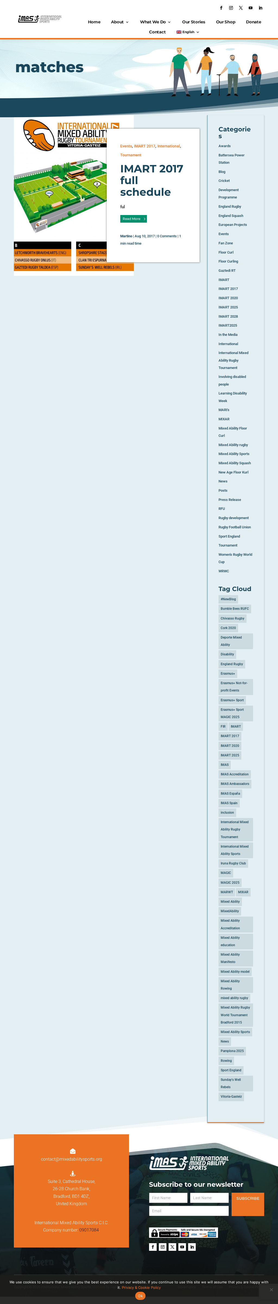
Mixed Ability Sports (234, 454)
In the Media (228, 335)
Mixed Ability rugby (233, 445)
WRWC (224, 571)
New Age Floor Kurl (233, 472)
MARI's (224, 410)
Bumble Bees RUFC (235, 609)
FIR (223, 726)
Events (126, 146)
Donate (253, 21)
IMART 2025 (228, 307)
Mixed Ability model (235, 972)
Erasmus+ (228, 673)
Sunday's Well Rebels (231, 1083)
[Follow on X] (241, 8)
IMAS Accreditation (235, 774)
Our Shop (225, 21)
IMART (224, 280)
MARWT (227, 892)
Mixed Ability (230, 902)
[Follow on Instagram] (231, 8)
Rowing (226, 1061)
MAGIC (226, 873)
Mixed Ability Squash (235, 463)
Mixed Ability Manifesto (230, 958)
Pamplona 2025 (232, 1051)
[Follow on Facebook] (221, 8)
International (168, 146)
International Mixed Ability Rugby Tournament (233, 360)
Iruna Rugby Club (233, 863)
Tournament (130, 155)
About (117, 21)
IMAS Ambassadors (235, 784)
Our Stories (193, 21)
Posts (223, 490)
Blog (222, 172)
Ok (140, 1296)
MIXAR (224, 419)
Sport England (229, 536)
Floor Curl (226, 252)
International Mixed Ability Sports (235, 850)
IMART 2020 (228, 298)
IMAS (225, 765)
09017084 (89, 1230)
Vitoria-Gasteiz (231, 1096)
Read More (131, 219)
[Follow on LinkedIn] (260, 8)
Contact (157, 31)
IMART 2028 (228, 316)
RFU (222, 509)
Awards (225, 146)
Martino (126, 236)
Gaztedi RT (227, 271)
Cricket (224, 181)
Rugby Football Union (235, 527)
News (223, 481)
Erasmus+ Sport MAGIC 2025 (232, 713)
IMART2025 (228, 325)
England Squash (231, 216)
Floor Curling (228, 261)
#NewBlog (228, 599)
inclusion (227, 812)
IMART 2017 (144, 146)
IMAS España (230, 793)
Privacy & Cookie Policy (141, 1287)
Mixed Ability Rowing (230, 984)
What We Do (153, 21)
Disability (227, 654)
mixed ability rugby (234, 998)
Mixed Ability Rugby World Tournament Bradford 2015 (235, 1015)
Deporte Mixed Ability (231, 641)
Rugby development (234, 518)
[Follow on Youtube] (250, 8)
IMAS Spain (229, 803)
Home (94, 21)
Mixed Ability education (230, 941)
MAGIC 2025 (230, 883)
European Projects (233, 225)
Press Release (230, 500)
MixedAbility (230, 911)
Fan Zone (226, 243)
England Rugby (230, 206)
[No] (271, 1289)
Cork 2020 (228, 628)
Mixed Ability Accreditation (230, 924)
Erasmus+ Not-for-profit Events (234, 686)
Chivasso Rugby (232, 618)
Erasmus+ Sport (232, 700)
